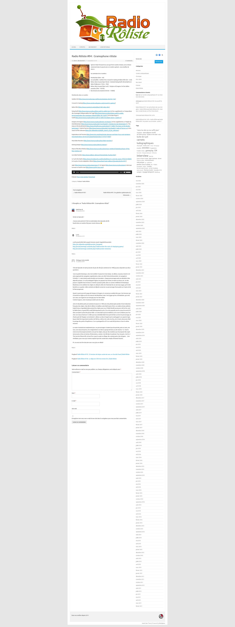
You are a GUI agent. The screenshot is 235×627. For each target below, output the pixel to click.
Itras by (151, 156)
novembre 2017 (140, 400)
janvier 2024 (139, 216)
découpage (156, 145)
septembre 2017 (140, 406)
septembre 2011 (140, 585)
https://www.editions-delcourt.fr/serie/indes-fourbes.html (98, 155)
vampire (139, 172)
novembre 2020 (140, 302)
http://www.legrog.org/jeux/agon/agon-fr (87, 165)
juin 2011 (138, 594)
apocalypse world (149, 132)
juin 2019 (138, 344)
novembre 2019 (140, 332)
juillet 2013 (139, 537)
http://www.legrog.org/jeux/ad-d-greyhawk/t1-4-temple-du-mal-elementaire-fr (104, 124)
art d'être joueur (141, 134)
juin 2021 (138, 281)
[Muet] (124, 172)
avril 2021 (138, 287)
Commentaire (76, 372)
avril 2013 (138, 543)
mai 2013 (138, 540)
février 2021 (139, 293)
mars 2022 (138, 261)
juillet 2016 (139, 445)
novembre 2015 (140, 469)
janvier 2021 (139, 296)
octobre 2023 (139, 225)
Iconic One (145, 623)
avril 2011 (138, 600)
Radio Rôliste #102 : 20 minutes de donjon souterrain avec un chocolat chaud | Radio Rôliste (103, 354)
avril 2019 (138, 350)
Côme (137, 115)
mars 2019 (138, 353)
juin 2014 (138, 508)
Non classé (139, 82)
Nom (73, 393)
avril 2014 (138, 514)
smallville (149, 166)
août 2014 (138, 505)
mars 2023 (138, 237)
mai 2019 (138, 347)
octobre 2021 (139, 275)
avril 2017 (138, 418)
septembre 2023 (140, 228)
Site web (74, 408)
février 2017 (139, 424)
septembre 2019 (140, 335)
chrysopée (139, 145)
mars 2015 (138, 490)
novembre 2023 (140, 222)
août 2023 (138, 231)
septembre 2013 (140, 531)
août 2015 (138, 478)
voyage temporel (148, 172)
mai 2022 (138, 255)
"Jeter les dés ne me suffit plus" (148, 130)
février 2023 (139, 240)
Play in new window (82, 177)
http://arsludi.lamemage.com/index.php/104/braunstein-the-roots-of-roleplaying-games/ (98, 246)
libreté (159, 158)
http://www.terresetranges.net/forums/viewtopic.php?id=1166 (97, 99)
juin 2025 (138, 186)
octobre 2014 (139, 499)
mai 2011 (138, 597)
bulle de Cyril (142, 137)
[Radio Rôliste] (112, 42)
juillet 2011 (139, 591)
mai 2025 (138, 189)
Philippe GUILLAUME (82, 260)
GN (155, 150)
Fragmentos (153, 148)
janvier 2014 (139, 522)
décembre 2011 (140, 576)
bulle (159, 134)
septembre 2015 (140, 475)
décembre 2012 (140, 552)
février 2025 (139, 195)
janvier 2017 (139, 427)
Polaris (155, 164)
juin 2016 (138, 448)
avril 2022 (138, 258)
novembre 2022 (140, 243)
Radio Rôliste (86, 181)
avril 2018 (138, 386)
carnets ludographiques (145, 141)
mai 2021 (138, 284)
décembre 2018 (140, 362)
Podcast (79, 181)
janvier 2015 (139, 496)
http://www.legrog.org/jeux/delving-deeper (93, 144)
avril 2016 (138, 454)
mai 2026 (138, 180)
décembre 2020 (140, 299)
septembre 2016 (140, 439)
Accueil (74, 47)
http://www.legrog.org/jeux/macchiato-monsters (98, 140)
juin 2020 (138, 314)
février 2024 (139, 213)
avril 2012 (138, 564)
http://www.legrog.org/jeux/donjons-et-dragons (97, 121)
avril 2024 (138, 210)
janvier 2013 (139, 549)
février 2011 (139, 606)
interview (142, 155)
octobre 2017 (139, 403)
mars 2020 (138, 320)
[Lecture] (74, 172)
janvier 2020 (139, 326)
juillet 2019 (139, 341)
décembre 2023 (140, 219)
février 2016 (139, 460)
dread (151, 145)
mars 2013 (138, 546)
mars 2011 (138, 603)
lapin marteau (153, 158)
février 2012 (139, 570)
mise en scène (140, 160)
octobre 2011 (139, 582)
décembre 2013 (140, 525)
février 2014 (139, 519)
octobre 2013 (139, 528)
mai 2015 (138, 484)
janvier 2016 (139, 463)
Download (92, 177)
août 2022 (138, 246)
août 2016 (138, 442)
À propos (82, 47)
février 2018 (139, 392)
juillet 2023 (139, 234)
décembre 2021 (140, 270)
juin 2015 (138, 481)
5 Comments (128, 60)
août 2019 (138, 338)
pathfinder (149, 162)
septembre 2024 (140, 201)
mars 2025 (138, 192)
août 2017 (138, 409)
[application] (102, 172)
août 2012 (138, 558)
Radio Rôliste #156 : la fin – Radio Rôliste (147, 119)
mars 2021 (138, 290)
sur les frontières (153, 168)
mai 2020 (138, 317)
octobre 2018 (139, 368)
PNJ (152, 164)
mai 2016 (138, 451)
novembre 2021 (140, 273)
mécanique (140, 162)
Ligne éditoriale (105, 47)
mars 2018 (138, 389)
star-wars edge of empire (142, 168)
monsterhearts (149, 160)
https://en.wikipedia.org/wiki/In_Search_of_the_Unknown (102, 130)
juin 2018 (138, 380)
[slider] (128, 172)
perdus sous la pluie (143, 164)
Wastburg (157, 172)
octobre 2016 (139, 436)
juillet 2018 (139, 377)
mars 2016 (138, 457)
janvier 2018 (139, 395)
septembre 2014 (140, 502)
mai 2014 (138, 510)
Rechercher (139, 59)
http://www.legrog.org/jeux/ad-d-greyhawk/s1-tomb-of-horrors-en (109, 128)
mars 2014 (138, 516)
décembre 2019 (140, 329)
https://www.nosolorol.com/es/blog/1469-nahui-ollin (94, 107)
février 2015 (139, 493)
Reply (73, 228)
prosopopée (139, 166)
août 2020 (138, 308)
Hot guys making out (146, 152)
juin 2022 (138, 252)
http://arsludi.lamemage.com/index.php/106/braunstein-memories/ (92, 248)
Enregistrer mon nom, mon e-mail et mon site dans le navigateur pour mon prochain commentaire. (99, 418)
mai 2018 (138, 383)
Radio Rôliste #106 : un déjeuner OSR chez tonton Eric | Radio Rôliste (97, 359)
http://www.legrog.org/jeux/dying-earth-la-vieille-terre (94, 111)
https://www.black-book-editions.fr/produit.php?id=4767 (110, 161)
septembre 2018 (140, 371)
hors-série (139, 152)
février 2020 (139, 323)
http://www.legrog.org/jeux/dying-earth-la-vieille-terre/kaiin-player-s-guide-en (98, 117)
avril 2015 (138, 487)
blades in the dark (152, 134)
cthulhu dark (146, 145)
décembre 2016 (140, 430)
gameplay (149, 151)
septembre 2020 (140, 305)
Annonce (138, 70)
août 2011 (138, 588)
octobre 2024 (139, 198)
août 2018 (138, 374)
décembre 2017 (140, 397)
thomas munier (148, 170)
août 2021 (138, 279)
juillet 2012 (139, 561)
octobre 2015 (139, 472)
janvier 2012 (139, 573)
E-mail (74, 401)
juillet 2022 (139, 249)
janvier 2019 (139, 359)
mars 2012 (138, 567)
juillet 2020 (139, 311)
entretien (145, 148)
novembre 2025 (140, 183)
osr (145, 162)
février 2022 (139, 264)
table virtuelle (140, 170)
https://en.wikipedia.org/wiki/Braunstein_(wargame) (87, 244)
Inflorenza (154, 152)
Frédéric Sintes (141, 150)
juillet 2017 (139, 412)
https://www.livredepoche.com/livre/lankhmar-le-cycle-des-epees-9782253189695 (108, 159)
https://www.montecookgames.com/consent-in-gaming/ (99, 103)
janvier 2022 (139, 267)
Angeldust (139, 132)
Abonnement (93, 47)
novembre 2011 (140, 579)
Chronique (138, 76)
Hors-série (138, 79)
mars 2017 (138, 421)
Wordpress (162, 623)
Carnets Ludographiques (142, 73)
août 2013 (138, 534)
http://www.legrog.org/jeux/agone (116, 165)
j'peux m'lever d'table (142, 158)
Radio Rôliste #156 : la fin (148, 115)
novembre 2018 (140, 365)
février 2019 (139, 356)
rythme (144, 166)
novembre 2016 (140, 433)
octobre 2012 (139, 555)
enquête (139, 148)
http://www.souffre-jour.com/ (94, 167)
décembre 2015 (140, 466)
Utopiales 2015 (158, 170)
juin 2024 (138, 207)
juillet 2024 (139, 204)
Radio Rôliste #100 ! (79, 192)
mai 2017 (138, 415)
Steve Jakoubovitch (79, 60)
